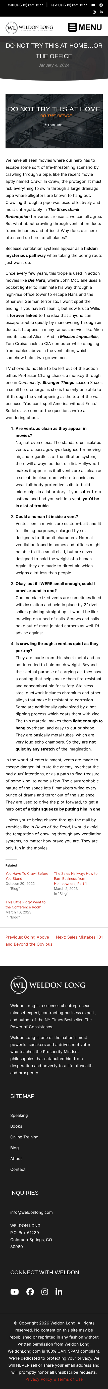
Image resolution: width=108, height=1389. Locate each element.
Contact (18, 1169)
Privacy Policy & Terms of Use (54, 1379)
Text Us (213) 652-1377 (69, 5)
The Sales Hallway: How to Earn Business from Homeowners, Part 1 (75, 878)
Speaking (19, 1115)
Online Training (24, 1136)
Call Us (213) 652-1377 (25, 5)
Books (16, 1126)
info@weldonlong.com (31, 1212)
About (16, 1158)
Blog (14, 1147)
